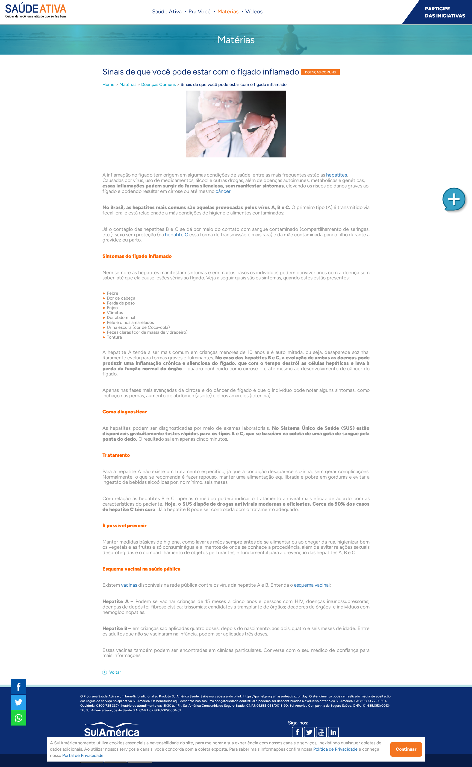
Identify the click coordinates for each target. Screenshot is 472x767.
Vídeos (253, 11)
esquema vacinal (312, 585)
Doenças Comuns (158, 84)
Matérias (227, 11)
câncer (223, 191)
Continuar (406, 749)
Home (108, 84)
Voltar (114, 672)
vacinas (129, 585)
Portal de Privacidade (83, 755)
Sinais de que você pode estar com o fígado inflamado (234, 84)
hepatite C (176, 235)
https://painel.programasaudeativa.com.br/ (275, 696)
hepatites (336, 175)
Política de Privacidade (335, 749)
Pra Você (199, 11)
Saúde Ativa (167, 11)
